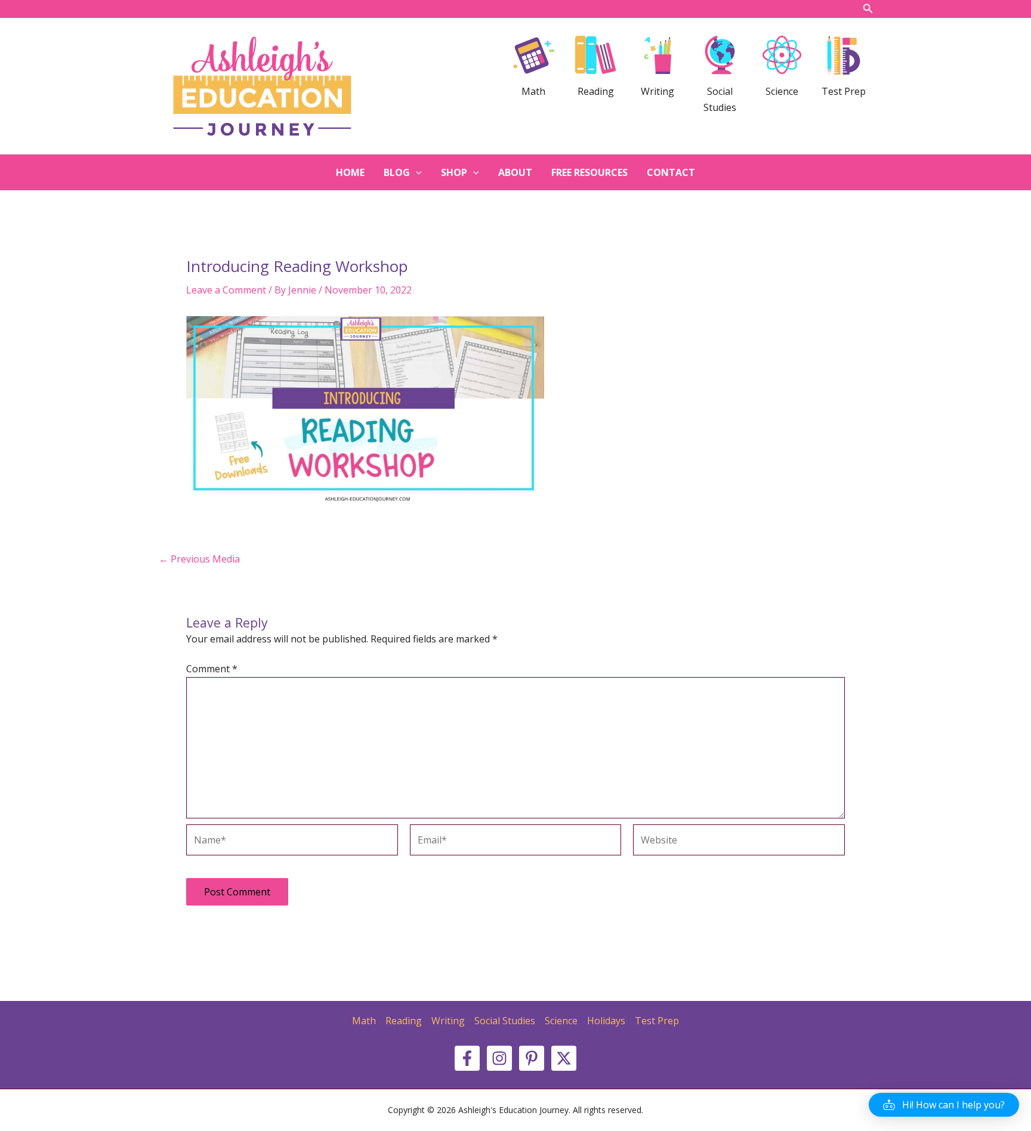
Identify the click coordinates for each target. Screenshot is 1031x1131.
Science (561, 1020)
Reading (403, 1020)
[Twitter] (563, 1058)
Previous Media (199, 559)
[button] (944, 1105)
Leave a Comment (226, 289)
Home (350, 172)
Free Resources (589, 172)
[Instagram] (499, 1058)
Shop (454, 172)
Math (364, 1020)
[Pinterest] (531, 1058)
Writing (448, 1020)
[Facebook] (467, 1058)
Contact (671, 172)
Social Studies (504, 1020)
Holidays (606, 1020)
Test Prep (657, 1020)
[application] (416, 172)
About (515, 172)
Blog (397, 172)
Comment (211, 668)
